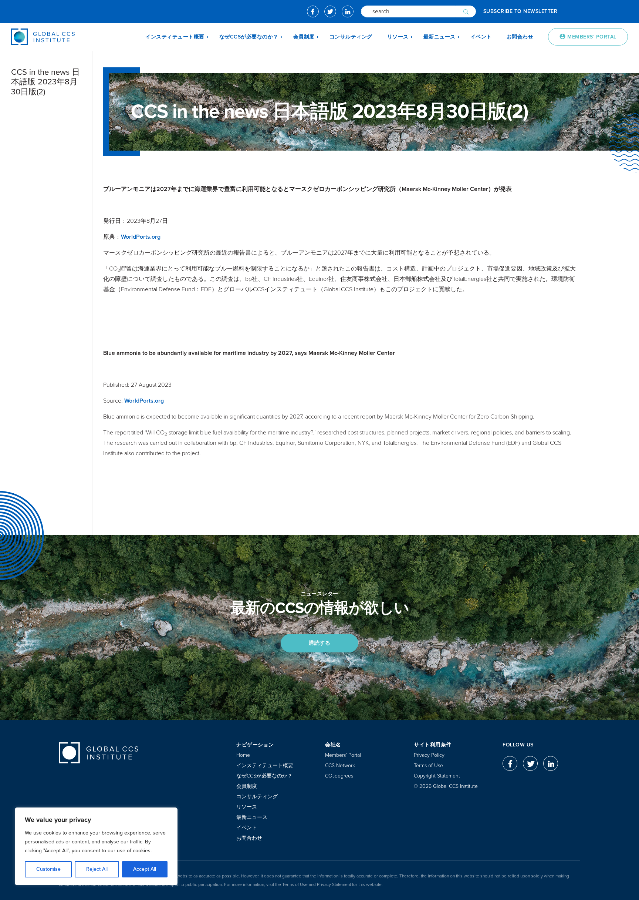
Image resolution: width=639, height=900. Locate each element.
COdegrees (339, 776)
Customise (48, 869)
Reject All (97, 869)
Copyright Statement (437, 776)
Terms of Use (428, 765)
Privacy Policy (429, 755)
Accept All (144, 869)
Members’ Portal (343, 755)
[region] (96, 846)
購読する (319, 643)
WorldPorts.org (140, 237)
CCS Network (340, 765)
